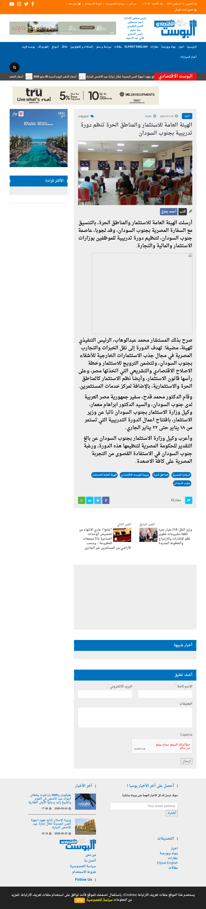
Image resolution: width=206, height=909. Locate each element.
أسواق (55, 46)
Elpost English (136, 46)
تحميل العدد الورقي (183, 10)
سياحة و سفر (103, 46)
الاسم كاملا (183, 686)
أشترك (171, 813)
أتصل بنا (90, 860)
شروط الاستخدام (93, 4)
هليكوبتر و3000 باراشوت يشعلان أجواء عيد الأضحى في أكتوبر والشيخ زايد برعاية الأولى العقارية (49, 799)
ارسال (186, 761)
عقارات (154, 46)
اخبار (181, 46)
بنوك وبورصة (168, 46)
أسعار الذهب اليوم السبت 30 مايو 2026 (69, 76)
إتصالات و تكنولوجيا (81, 46)
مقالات (118, 46)
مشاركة (176, 500)
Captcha (185, 735)
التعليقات (83, 116)
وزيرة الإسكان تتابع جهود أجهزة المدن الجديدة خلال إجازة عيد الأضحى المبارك (143, 76)
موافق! (79, 900)
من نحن (132, 4)
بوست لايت (28, 46)
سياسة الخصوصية (115, 4)
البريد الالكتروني (120, 686)
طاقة (65, 46)
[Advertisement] (135, 597)
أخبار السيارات (188, 57)
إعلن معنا (72, 4)
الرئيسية (192, 46)
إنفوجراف (43, 46)
